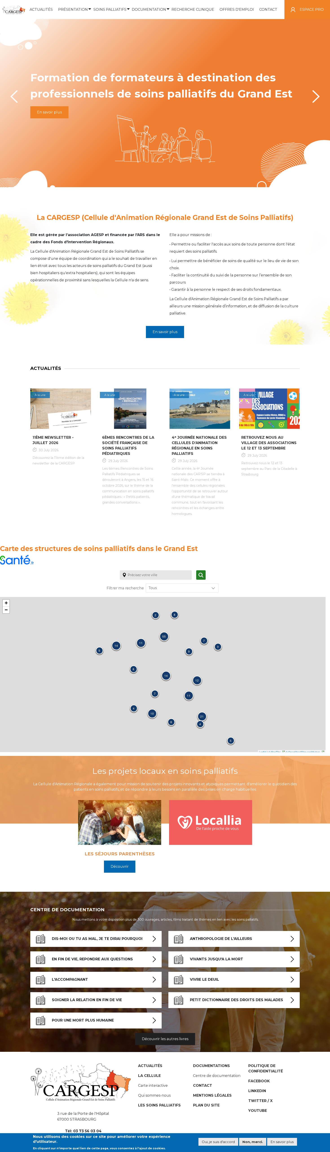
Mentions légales (212, 1095)
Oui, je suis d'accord (218, 1142)
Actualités (41, 9)
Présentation (73, 9)
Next (316, 96)
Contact (268, 9)
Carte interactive (153, 1085)
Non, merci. (252, 1142)
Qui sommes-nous (154, 1095)
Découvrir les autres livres (165, 1039)
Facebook (259, 1081)
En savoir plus (49, 112)
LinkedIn (257, 1091)
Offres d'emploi (237, 9)
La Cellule (149, 1076)
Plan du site (206, 1105)
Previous (14, 96)
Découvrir (120, 866)
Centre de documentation (216, 1076)
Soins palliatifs (109, 9)
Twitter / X (260, 1101)
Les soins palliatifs (159, 1105)
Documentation (149, 9)
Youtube (257, 1111)
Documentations (211, 1066)
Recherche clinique (193, 9)
